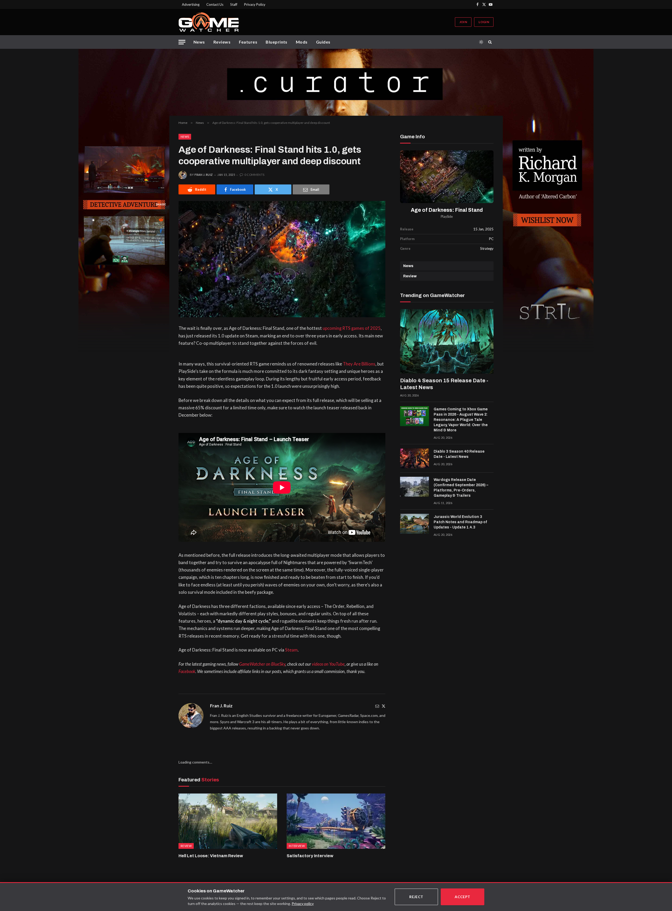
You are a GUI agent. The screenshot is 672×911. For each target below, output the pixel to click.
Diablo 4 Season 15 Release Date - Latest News (444, 384)
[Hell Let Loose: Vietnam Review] (227, 821)
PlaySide (447, 217)
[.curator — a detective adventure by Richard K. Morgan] (336, 82)
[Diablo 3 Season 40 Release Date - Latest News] (414, 458)
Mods (302, 41)
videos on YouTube (328, 664)
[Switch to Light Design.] (481, 42)
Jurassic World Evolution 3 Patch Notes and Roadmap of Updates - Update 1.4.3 (460, 522)
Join (463, 22)
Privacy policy (303, 903)
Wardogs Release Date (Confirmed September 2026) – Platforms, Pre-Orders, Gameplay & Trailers (461, 487)
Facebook (186, 671)
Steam (291, 650)
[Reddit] (161, 219)
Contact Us (214, 4)
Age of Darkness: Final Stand (447, 210)
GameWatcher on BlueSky (262, 664)
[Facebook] (161, 231)
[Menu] (181, 42)
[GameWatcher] (208, 22)
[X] (161, 243)
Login (484, 22)
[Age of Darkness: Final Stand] (447, 176)
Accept (462, 896)
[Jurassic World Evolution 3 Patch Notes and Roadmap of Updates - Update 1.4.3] (414, 524)
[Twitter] (383, 706)
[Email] (161, 255)
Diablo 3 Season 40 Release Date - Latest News (459, 454)
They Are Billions (359, 364)
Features (248, 41)
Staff (233, 4)
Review (410, 276)
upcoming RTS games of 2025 (352, 328)
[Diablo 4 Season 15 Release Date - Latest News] (447, 341)
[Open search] (491, 42)
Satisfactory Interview (310, 856)
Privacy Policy (254, 4)
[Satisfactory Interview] (336, 821)
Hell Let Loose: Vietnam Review (210, 856)
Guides (323, 41)
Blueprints (276, 41)
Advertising (191, 4)
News (199, 41)
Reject (416, 896)
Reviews (221, 41)
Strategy (487, 248)
